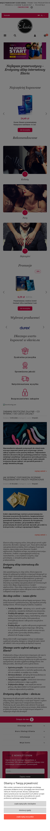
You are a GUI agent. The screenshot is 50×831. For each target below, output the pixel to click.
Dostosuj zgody (25, 810)
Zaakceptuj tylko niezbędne (25, 804)
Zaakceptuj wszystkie (25, 817)
